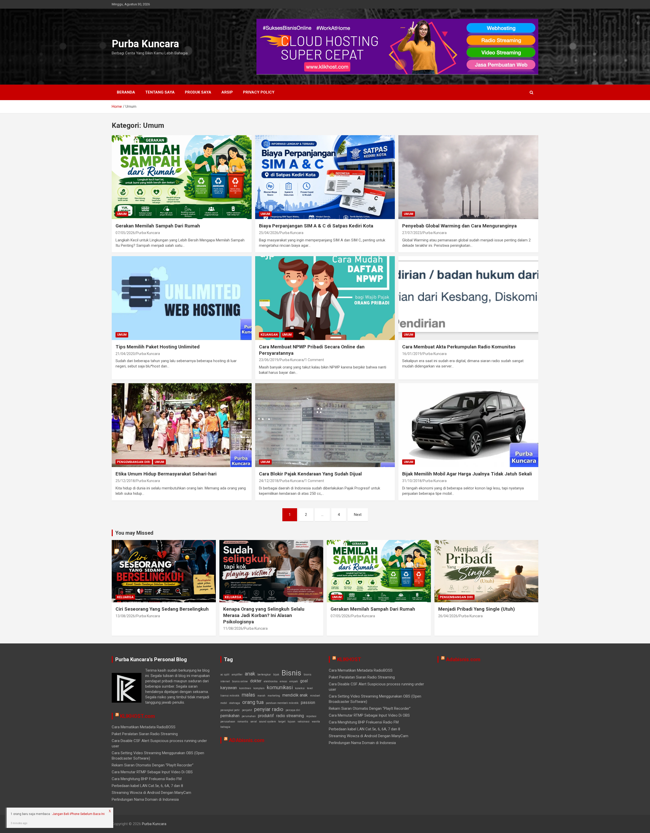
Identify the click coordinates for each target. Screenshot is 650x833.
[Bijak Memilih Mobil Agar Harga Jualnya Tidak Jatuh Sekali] (468, 425)
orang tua (253, 702)
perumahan (249, 716)
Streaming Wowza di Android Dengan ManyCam (151, 792)
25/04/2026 (268, 233)
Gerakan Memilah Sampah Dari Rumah (158, 226)
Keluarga (125, 597)
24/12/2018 (268, 481)
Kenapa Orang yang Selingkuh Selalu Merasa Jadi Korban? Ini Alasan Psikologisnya (263, 615)
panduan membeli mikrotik (282, 703)
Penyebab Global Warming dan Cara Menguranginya (459, 226)
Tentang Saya (160, 92)
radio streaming (290, 715)
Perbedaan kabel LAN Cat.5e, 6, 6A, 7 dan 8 (147, 785)
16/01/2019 (411, 354)
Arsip (227, 92)
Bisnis (291, 673)
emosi (283, 681)
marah (261, 695)
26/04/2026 (448, 616)
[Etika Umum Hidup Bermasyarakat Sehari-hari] (181, 425)
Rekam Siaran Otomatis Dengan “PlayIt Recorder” (152, 765)
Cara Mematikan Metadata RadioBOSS (143, 727)
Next (358, 514)
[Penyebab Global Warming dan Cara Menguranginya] (468, 177)
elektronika (271, 681)
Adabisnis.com (463, 659)
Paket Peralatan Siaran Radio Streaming (145, 734)
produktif (266, 715)
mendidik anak (295, 695)
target (281, 721)
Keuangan (269, 334)
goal (304, 680)
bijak (276, 674)
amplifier (237, 674)
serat (253, 721)
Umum (122, 214)
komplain (259, 688)
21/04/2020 (125, 354)
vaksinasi (304, 721)
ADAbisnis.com (246, 740)
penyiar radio (268, 709)
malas (248, 695)
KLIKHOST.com (137, 716)
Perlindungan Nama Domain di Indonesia (145, 799)
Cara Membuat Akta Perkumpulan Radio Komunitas (458, 347)
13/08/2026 (125, 616)
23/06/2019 (268, 360)
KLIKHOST (349, 659)
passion (308, 702)
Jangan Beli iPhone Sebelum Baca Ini (78, 814)
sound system (267, 721)
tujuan (291, 721)
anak (250, 674)
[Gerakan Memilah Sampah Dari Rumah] (181, 177)
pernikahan (229, 715)
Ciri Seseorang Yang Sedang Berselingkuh (162, 609)
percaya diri (293, 710)
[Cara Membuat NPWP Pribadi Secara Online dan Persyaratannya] (325, 298)
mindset (315, 695)
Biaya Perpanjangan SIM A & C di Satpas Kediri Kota (316, 226)
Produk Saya (198, 92)
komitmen (245, 688)
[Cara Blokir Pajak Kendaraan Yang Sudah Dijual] (325, 425)
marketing (274, 695)
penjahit (247, 710)
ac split (224, 674)
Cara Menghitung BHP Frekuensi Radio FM (147, 779)
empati (293, 681)
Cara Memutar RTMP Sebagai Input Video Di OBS (152, 772)
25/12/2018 (125, 481)
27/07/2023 (411, 233)
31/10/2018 (411, 481)
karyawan (228, 687)
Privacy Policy (258, 92)
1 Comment (314, 360)
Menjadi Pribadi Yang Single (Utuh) (476, 609)
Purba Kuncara (145, 44)
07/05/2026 (125, 233)
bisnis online (240, 681)
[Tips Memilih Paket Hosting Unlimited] (181, 298)
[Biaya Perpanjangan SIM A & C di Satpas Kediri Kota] (325, 177)
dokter (256, 680)
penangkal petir (230, 710)
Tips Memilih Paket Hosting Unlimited (158, 347)
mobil (223, 703)
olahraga (234, 703)
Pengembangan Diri (133, 462)
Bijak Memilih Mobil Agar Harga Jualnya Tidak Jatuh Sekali (467, 474)
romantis (242, 721)
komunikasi (280, 687)
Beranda (126, 92)
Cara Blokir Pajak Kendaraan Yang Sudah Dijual (310, 474)
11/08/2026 (232, 628)
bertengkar (264, 674)
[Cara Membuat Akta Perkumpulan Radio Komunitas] (468, 298)
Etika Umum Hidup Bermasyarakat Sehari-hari (166, 474)
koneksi (300, 688)
